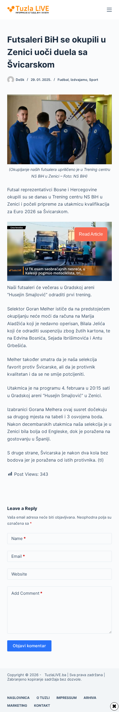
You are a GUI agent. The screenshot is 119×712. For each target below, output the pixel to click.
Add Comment (26, 593)
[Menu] (109, 9)
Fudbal (63, 80)
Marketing (17, 705)
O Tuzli (43, 698)
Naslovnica (18, 698)
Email (18, 556)
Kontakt (42, 705)
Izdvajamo (79, 80)
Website (19, 574)
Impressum (66, 698)
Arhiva (90, 698)
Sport (93, 80)
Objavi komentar (29, 645)
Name (18, 538)
